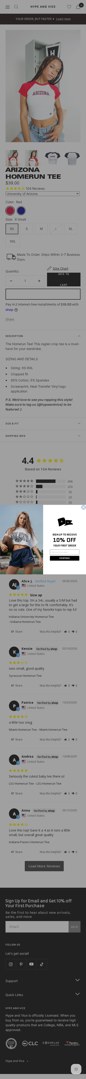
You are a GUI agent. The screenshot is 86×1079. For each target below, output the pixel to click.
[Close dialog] (83, 507)
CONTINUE (64, 558)
